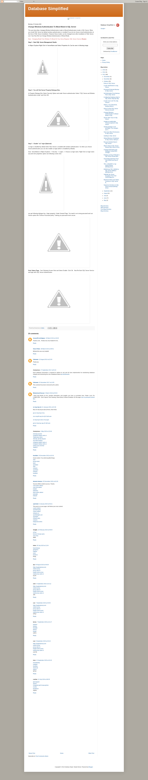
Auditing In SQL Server (110, 136)
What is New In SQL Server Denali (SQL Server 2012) (111, 146)
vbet (34, 459)
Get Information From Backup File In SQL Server (112, 94)
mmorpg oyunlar (37, 434)
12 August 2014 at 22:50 (45, 359)
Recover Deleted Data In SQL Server (110, 142)
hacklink (35, 455)
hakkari (35, 551)
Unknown (35, 359)
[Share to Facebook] (54, 328)
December (107, 76)
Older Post (91, 753)
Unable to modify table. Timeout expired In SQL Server (111, 123)
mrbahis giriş (36, 518)
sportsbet (35, 465)
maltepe (35, 664)
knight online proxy (38, 572)
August (106, 193)
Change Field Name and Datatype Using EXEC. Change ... (111, 151)
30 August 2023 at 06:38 (42, 564)
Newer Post (32, 753)
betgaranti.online (37, 521)
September (107, 191)
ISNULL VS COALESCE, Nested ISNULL (110, 105)
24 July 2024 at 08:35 (44, 679)
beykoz (35, 626)
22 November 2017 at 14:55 (46, 382)
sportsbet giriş (37, 509)
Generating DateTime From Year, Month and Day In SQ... (111, 160)
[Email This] (49, 328)
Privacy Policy (106, 62)
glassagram (36, 682)
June (105, 198)
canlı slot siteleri (37, 487)
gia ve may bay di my (39, 413)
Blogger (91, 767)
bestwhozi (36, 688)
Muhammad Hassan (39, 393)
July (105, 195)
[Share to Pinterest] (56, 328)
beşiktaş (35, 666)
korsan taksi (36, 461)
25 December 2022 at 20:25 (50, 481)
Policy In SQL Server (109, 83)
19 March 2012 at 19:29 (52, 338)
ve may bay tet (37, 407)
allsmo (35, 683)
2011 (104, 74)
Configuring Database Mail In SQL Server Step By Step (112, 98)
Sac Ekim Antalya (37, 440)
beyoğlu (35, 628)
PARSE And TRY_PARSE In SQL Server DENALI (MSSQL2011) (111, 171)
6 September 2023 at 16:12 (43, 583)
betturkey (35, 490)
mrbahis (35, 468)
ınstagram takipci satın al (40, 442)
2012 (104, 72)
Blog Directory (104, 206)
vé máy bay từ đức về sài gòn (41, 420)
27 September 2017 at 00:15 (48, 370)
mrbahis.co (36, 513)
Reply (34, 343)
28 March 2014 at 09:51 (47, 349)
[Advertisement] (61, 737)
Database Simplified (48, 8)
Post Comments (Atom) (42, 756)
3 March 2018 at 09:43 (51, 393)
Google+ (103, 28)
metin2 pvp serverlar (38, 445)
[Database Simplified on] (110, 27)
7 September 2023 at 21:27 (44, 622)
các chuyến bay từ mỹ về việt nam (42, 416)
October (106, 81)
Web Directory (104, 207)
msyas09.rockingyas (39, 338)
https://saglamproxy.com (39, 567)
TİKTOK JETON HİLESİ (39, 439)
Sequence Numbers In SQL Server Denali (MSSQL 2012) (111, 186)
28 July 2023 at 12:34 (43, 545)
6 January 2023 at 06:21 (45, 504)
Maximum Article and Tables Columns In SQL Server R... (111, 181)
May (105, 200)
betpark (35, 495)
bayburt (35, 624)
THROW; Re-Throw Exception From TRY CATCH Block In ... (110, 176)
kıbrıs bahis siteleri (38, 492)
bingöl (34, 631)
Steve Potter (36, 349)
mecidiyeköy (36, 662)
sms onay (35, 535)
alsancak (35, 668)
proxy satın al (36, 570)
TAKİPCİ (35, 447)
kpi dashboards (65, 374)
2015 (104, 70)
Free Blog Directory (106, 209)
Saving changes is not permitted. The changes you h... (111, 128)
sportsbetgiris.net (37, 515)
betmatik (35, 494)
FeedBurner (114, 51)
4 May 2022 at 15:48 (46, 431)
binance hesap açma (39, 534)
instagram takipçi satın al (40, 435)
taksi (34, 463)
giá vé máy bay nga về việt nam (41, 423)
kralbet (35, 489)
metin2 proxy (36, 569)
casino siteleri (37, 508)
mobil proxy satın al (38, 574)
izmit (34, 553)
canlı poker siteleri (38, 485)
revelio (35, 687)
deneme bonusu (37, 481)
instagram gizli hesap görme (41, 685)
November (107, 79)
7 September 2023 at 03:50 (43, 603)
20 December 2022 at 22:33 (46, 455)
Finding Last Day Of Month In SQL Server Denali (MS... (112, 155)
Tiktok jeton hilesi (37, 437)
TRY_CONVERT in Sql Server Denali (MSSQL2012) (110, 165)
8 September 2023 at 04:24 (43, 641)
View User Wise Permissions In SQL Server (111, 132)
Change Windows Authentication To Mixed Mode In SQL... (111, 114)
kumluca (35, 554)
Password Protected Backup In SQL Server (111, 90)
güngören (35, 549)
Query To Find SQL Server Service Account (111, 109)
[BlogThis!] (51, 328)
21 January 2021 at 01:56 (49, 407)
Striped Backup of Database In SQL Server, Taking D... (111, 138)
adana (35, 669)
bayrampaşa (36, 548)
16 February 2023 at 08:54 (45, 530)
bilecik (35, 629)
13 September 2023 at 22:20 (44, 660)
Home (61, 753)
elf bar (34, 532)
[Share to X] (52, 328)
